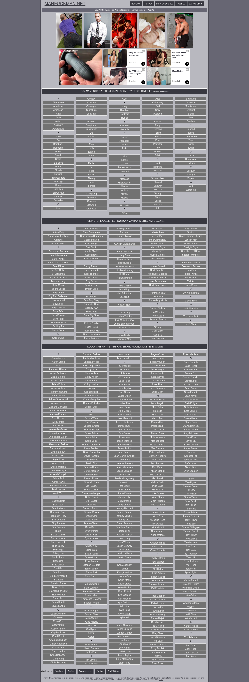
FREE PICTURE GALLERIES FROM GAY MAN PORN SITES (124, 221)
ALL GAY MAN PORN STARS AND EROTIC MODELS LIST (124, 346)
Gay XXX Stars (195, 4)
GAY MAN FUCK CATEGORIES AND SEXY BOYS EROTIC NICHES (124, 91)
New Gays (135, 4)
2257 (161, 680)
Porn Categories (164, 4)
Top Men (148, 4)
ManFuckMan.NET (65, 3)
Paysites (181, 4)
